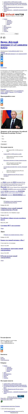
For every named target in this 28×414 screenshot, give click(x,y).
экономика (18, 194)
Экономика (9, 21)
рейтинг (2, 192)
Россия (3, 187)
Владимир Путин (20, 182)
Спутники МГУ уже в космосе (10, 225)
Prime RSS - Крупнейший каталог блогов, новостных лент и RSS (11, 399)
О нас (2, 357)
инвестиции (19, 189)
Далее (2, 228)
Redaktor (3, 52)
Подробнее (3, 89)
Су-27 (15, 92)
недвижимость (12, 191)
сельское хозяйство (15, 192)
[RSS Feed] (14, 104)
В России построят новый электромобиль (9, 256)
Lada (1, 182)
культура (2, 191)
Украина (15, 187)
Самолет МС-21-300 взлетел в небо (13, 1)
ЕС (24, 183)
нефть (17, 191)
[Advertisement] (10, 274)
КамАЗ (5, 185)
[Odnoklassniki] (14, 63)
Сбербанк (11, 187)
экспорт (24, 194)
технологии (9, 194)
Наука (5, 29)
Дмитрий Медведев (7, 183)
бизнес (5, 189)
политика (21, 191)
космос (24, 189)
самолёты (10, 192)
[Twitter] (14, 60)
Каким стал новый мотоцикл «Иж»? (12, 240)
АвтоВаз (8, 182)
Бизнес (8, 24)
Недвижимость (7, 27)
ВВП (12, 182)
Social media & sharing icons (11, 411)
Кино (8, 185)
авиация (22, 187)
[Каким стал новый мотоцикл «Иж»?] (13, 234)
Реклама (3, 358)
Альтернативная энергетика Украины (10, 406)
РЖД (16, 185)
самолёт (7, 92)
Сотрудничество (5, 360)
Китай (10, 185)
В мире (5, 19)
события (11, 92)
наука (6, 191)
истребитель (20, 90)
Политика (9, 23)
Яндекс (18, 187)
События (9, 20)
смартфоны (21, 192)
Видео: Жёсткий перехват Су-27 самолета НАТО (14, 45)
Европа (2, 185)
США (8, 187)
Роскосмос (20, 185)
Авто (5, 25)
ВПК (14, 182)
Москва (13, 185)
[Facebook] (14, 58)
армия (26, 187)
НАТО (2, 92)
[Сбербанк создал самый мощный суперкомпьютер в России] (14, 202)
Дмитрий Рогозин (14, 183)
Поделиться (4, 67)
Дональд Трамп (21, 183)
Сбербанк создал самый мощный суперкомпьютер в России (11, 209)
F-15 (15, 90)
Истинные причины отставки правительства (15, 3)
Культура (6, 28)
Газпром (2, 183)
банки (2, 189)
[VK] (14, 55)
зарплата (15, 189)
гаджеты (10, 189)
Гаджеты (6, 31)
